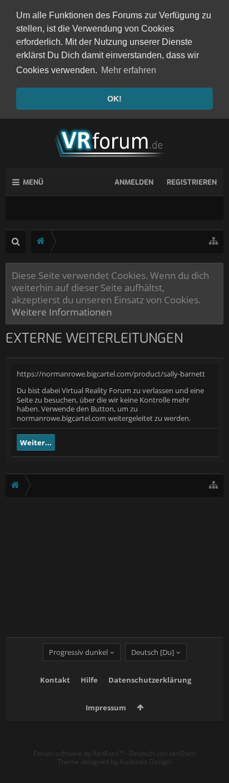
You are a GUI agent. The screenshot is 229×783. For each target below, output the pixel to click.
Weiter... (36, 443)
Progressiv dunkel (78, 652)
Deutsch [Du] (152, 652)
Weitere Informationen (62, 311)
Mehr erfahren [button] (128, 70)
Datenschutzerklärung (149, 680)
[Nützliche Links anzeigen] (213, 241)
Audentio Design (145, 761)
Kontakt (55, 680)
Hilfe (89, 680)
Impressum (106, 708)
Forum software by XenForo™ (79, 753)
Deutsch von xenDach (162, 753)
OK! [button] (114, 98)
